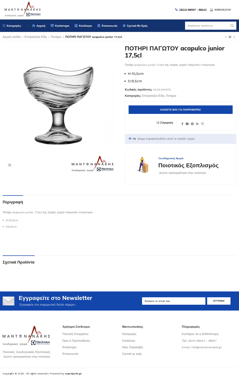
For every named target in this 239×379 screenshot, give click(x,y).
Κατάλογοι (128, 340)
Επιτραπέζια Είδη (36, 37)
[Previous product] (226, 37)
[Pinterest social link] (192, 124)
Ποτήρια (56, 37)
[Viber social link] (202, 124)
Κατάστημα (69, 347)
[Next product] (234, 37)
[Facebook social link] (182, 124)
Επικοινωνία (70, 353)
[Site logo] (23, 9)
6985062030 (223, 9)
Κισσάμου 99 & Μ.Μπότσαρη (200, 334)
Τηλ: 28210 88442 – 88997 (199, 340)
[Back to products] (230, 37)
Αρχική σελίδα (12, 37)
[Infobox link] (175, 166)
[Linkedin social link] (197, 124)
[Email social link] (187, 124)
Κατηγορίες (129, 334)
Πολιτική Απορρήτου (75, 334)
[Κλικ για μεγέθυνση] (9, 165)
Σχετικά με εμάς (132, 353)
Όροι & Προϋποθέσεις (76, 340)
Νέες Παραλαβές (132, 347)
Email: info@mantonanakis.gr (202, 347)
